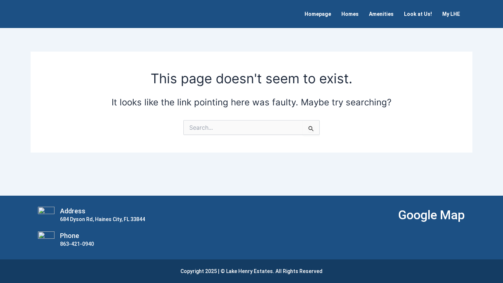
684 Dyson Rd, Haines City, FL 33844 (102, 219)
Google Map (431, 214)
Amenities (381, 14)
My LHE (451, 14)
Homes (350, 14)
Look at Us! (418, 14)
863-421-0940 (77, 244)
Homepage (318, 14)
